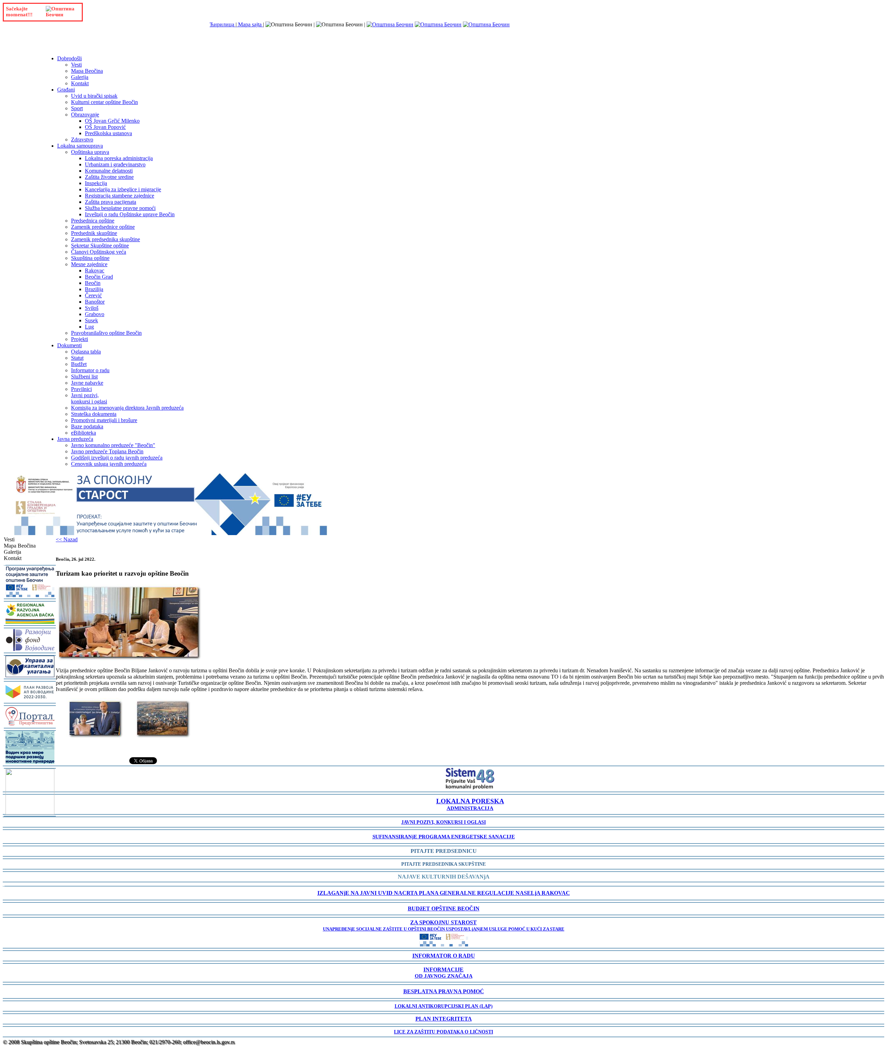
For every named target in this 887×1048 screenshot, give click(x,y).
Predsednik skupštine (94, 233)
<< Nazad (67, 539)
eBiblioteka (83, 433)
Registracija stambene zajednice (119, 196)
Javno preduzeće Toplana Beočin (107, 451)
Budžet (79, 364)
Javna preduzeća (75, 439)
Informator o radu (90, 370)
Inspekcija (96, 183)
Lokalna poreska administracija (119, 158)
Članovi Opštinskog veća (98, 252)
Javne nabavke (87, 383)
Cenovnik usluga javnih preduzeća (109, 464)
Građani (66, 90)
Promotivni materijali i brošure (104, 420)
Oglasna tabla (86, 352)
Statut (77, 358)
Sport (77, 108)
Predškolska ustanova (108, 133)
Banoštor (95, 302)
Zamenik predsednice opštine (103, 227)
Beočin (92, 283)
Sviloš (91, 308)
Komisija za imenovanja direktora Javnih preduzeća (127, 408)
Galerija (79, 77)
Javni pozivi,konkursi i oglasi (89, 398)
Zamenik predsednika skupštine (105, 239)
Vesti (76, 65)
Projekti (79, 339)
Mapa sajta (250, 24)
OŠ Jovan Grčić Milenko (112, 121)
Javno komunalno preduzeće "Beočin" (113, 445)
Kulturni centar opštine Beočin (104, 102)
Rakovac (94, 270)
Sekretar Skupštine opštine (100, 245)
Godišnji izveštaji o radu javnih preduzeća (117, 458)
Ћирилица (223, 24)
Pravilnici (81, 389)
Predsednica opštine (92, 221)
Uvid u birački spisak (94, 96)
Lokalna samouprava (80, 146)
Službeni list (84, 376)
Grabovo (94, 314)
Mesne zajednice (89, 264)
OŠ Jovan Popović (105, 127)
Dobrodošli (69, 58)
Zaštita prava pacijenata (110, 202)
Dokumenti (69, 345)
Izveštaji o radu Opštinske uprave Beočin (130, 214)
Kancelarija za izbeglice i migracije (123, 189)
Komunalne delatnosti (109, 171)
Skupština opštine (90, 258)
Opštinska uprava (90, 152)
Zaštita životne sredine (109, 177)
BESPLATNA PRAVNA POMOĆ (443, 991)
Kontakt (80, 83)
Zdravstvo (82, 139)
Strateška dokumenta (93, 414)
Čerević (93, 295)
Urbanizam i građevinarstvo (115, 164)
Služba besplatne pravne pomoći (120, 208)
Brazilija (94, 289)
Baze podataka (87, 426)
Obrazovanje (85, 114)
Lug (89, 327)
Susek (91, 320)
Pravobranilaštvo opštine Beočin (106, 333)
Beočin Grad (99, 277)
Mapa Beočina (87, 71)
